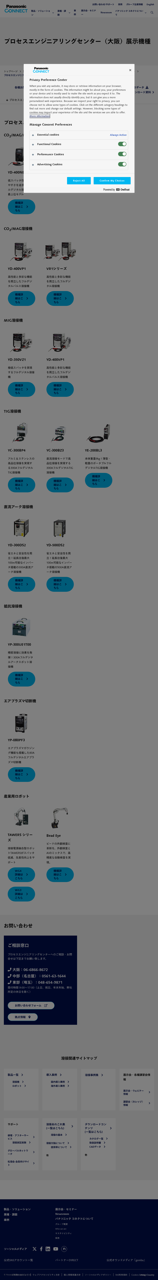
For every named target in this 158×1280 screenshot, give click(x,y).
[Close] (130, 70)
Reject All (79, 180)
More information (39, 116)
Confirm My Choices (112, 180)
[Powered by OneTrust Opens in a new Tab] (118, 190)
